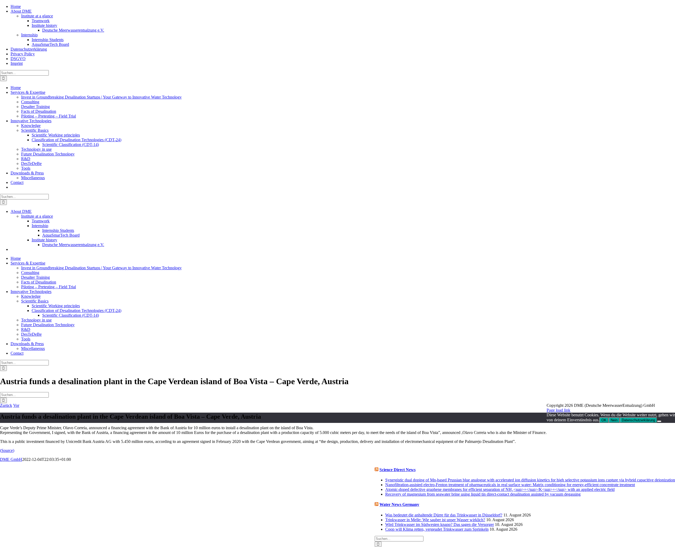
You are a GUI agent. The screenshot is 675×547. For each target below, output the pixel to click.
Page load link (558, 410)
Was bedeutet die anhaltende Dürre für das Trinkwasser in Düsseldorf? (443, 515)
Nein (614, 420)
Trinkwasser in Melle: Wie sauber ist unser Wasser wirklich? (435, 519)
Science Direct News (397, 469)
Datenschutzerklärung (638, 420)
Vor (16, 405)
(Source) (7, 450)
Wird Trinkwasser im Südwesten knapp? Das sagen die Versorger (439, 524)
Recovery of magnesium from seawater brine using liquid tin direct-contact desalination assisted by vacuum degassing (483, 494)
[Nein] (659, 421)
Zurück (6, 405)
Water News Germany (399, 504)
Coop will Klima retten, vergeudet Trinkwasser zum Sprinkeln (437, 529)
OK (603, 420)
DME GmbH (11, 459)
